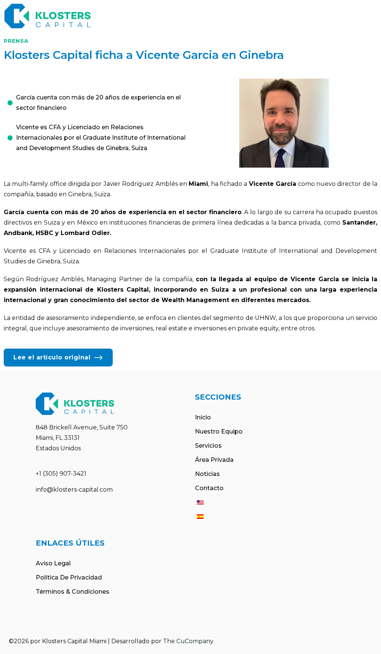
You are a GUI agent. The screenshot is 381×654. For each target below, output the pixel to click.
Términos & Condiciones (72, 591)
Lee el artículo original (51, 357)
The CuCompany (188, 641)
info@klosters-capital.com (74, 489)
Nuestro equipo (219, 431)
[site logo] (47, 16)
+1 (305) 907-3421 (61, 473)
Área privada (214, 459)
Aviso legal (53, 563)
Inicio (203, 417)
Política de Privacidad (69, 577)
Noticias (207, 473)
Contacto (209, 488)
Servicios (208, 445)
